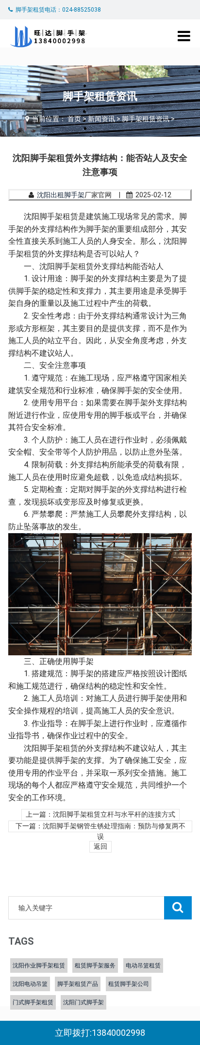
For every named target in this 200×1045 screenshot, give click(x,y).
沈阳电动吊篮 (30, 984)
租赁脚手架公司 (128, 984)
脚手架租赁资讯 (145, 119)
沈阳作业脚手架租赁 (39, 965)
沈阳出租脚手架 (60, 195)
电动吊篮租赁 (143, 965)
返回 (100, 846)
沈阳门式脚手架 (83, 1002)
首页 (74, 119)
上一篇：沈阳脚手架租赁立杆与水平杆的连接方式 (100, 814)
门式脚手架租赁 (33, 1002)
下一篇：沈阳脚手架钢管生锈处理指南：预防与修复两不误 (100, 827)
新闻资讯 (101, 119)
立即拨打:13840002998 (100, 1033)
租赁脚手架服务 (95, 965)
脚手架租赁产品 (77, 984)
